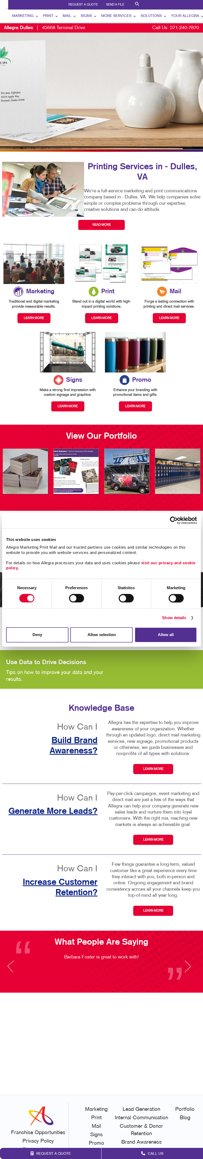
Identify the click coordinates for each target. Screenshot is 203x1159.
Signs (86, 16)
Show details (174, 618)
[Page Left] (15, 969)
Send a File (115, 4)
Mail (67, 16)
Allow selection (101, 634)
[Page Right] (187, 969)
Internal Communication (141, 1118)
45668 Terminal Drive (44, 28)
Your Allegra (185, 16)
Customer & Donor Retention (141, 1130)
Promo (96, 1143)
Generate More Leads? (53, 811)
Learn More (153, 769)
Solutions (151, 16)
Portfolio (185, 1109)
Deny (37, 634)
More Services (116, 16)
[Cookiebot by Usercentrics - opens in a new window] (174, 520)
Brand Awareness (141, 1142)
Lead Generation (141, 1109)
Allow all (166, 634)
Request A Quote (83, 4)
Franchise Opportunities (38, 1132)
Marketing (23, 16)
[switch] (76, 598)
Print (48, 16)
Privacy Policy (38, 1141)
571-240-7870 (184, 28)
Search (137, 5)
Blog (185, 1118)
